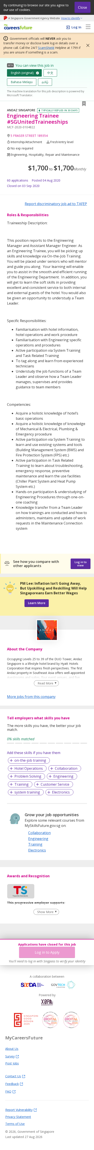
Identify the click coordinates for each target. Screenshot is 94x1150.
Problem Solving (27, 776)
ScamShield (46, 48)
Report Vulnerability (19, 1110)
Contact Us (13, 1076)
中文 (50, 73)
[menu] (88, 27)
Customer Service (55, 784)
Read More (45, 683)
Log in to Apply (47, 952)
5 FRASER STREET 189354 (29, 136)
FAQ (8, 1091)
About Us (11, 1049)
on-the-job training (30, 760)
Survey (10, 1056)
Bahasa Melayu (22, 82)
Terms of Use (15, 1124)
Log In (76, 27)
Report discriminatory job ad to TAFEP (56, 203)
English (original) (22, 73)
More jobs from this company (31, 696)
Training (21, 784)
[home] (17, 27)
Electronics (61, 792)
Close (82, 7)
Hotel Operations (28, 768)
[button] (87, 45)
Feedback (12, 1084)
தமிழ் (45, 82)
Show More (45, 912)
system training (27, 792)
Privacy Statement (18, 1117)
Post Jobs (12, 1063)
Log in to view (81, 563)
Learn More (36, 603)
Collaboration (66, 768)
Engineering (63, 776)
